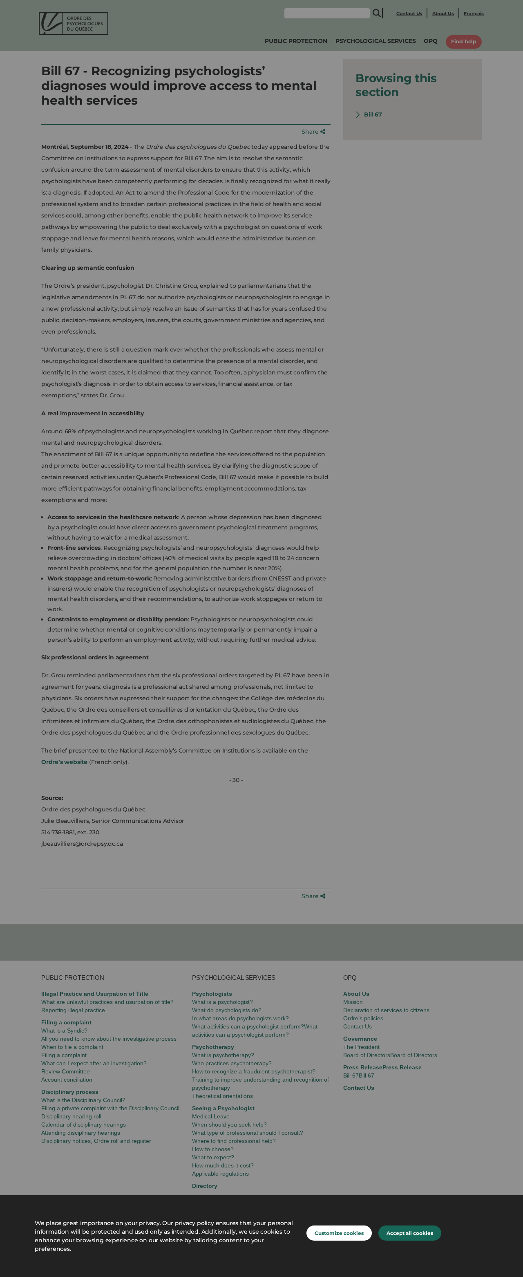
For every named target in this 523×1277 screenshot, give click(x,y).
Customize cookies (339, 1233)
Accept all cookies (410, 1233)
